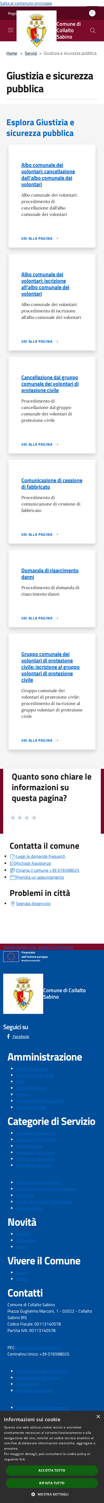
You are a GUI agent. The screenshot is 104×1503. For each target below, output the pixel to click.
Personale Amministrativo (39, 1101)
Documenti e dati (31, 1107)
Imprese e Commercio (35, 1152)
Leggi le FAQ (27, 1384)
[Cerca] (93, 30)
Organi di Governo (32, 1068)
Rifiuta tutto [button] (52, 1483)
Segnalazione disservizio (38, 1377)
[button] (52, 1494)
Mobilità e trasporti (33, 1165)
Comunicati (26, 1240)
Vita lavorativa (29, 1146)
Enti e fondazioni (31, 1088)
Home (11, 53)
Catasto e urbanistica (35, 1158)
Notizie (22, 1234)
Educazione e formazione (38, 1182)
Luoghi (22, 1272)
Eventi (22, 1279)
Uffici (20, 1081)
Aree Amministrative (35, 1075)
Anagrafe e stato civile (36, 1133)
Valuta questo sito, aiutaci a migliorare (38, 947)
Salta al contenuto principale (26, 3)
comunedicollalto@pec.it (39, 1347)
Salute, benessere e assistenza (43, 1201)
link (22, 1459)
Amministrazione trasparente (42, 1407)
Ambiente (25, 1195)
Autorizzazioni (29, 1208)
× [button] (98, 1417)
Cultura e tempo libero (36, 1139)
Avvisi (21, 1246)
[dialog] (52, 1457)
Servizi (31, 53)
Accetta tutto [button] (51, 1470)
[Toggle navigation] (10, 30)
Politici (22, 1094)
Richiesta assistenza (34, 1390)
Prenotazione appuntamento (42, 1371)
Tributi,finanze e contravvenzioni (45, 1189)
